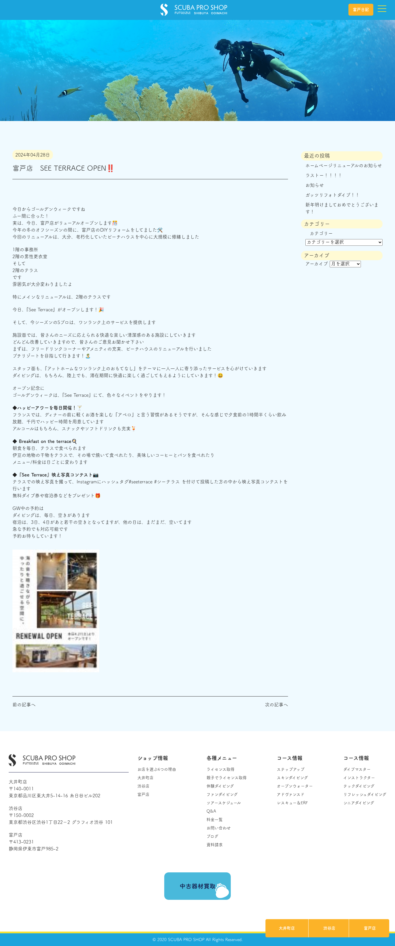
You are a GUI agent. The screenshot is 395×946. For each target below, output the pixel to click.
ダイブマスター (357, 769)
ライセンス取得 (220, 769)
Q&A (211, 811)
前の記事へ (24, 704)
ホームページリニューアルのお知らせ (343, 165)
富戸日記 (361, 10)
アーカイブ (316, 263)
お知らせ (314, 185)
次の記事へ (276, 704)
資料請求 (214, 845)
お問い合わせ (218, 828)
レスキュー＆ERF (292, 803)
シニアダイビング (358, 803)
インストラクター (359, 778)
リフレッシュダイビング (364, 794)
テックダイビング (358, 786)
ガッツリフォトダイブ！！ (332, 195)
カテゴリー (321, 233)
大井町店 (287, 928)
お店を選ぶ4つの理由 (156, 769)
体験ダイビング (220, 786)
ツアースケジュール (223, 803)
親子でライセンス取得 (226, 778)
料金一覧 (214, 819)
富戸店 (370, 928)
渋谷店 (329, 928)
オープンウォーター (295, 786)
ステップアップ (290, 769)
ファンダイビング (222, 794)
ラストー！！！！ (323, 175)
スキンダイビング (292, 778)
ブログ (212, 836)
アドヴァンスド (290, 794)
